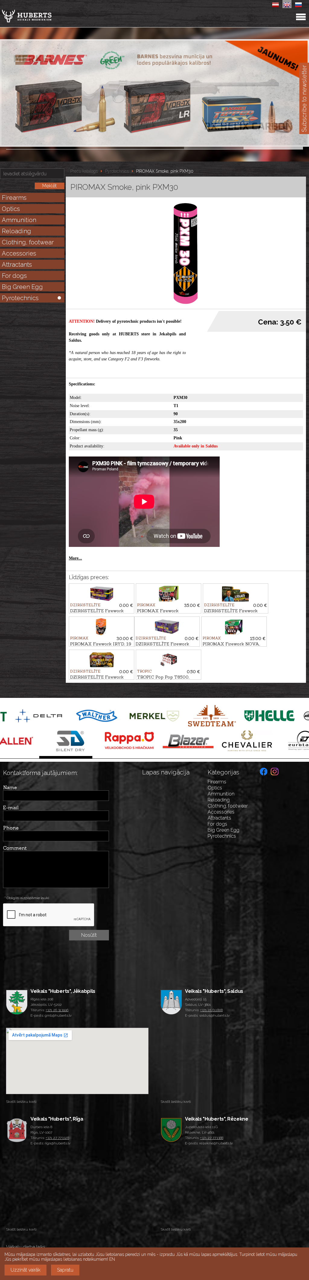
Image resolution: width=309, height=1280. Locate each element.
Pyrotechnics (20, 298)
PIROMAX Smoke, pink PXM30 (164, 171)
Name (10, 787)
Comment (15, 848)
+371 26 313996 (57, 1010)
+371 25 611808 (211, 1010)
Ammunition (19, 220)
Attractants (17, 264)
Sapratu (65, 1270)
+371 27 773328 (57, 1138)
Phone (11, 828)
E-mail (11, 808)
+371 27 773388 (211, 1138)
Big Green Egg (22, 286)
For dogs (14, 275)
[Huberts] (42, 16)
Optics (11, 208)
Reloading (16, 231)
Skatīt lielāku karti (21, 1102)
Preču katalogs (84, 171)
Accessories (19, 253)
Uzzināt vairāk (25, 1270)
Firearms (14, 197)
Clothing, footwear (28, 242)
